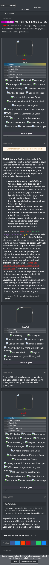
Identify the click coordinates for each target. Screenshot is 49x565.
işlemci (18, 29)
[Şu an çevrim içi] (24, 55)
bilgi (34, 25)
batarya (28, 25)
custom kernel (7, 29)
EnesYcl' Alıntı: (10, 504)
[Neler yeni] (45, 7)
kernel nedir (6, 32)
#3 (45, 497)
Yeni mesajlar (9, 13)
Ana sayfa (26, 9)
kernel (25, 29)
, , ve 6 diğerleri (21, 297)
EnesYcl (25, 326)
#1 (45, 143)
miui (15, 32)
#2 (45, 372)
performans (23, 32)
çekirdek (42, 25)
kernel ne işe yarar (37, 29)
